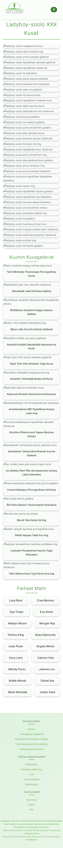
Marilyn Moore (17, 623)
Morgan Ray (47, 623)
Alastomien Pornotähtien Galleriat (31, 739)
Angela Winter (45, 646)
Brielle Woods (17, 680)
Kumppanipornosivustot (31, 749)
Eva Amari (46, 611)
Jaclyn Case (47, 692)
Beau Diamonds (45, 634)
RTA (31, 809)
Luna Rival (15, 600)
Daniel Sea (47, 680)
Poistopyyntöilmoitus (31, 769)
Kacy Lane (16, 657)
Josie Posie (15, 646)
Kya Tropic (17, 611)
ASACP (31, 804)
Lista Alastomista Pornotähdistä (31, 744)
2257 (31, 774)
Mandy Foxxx (17, 669)
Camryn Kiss (45, 657)
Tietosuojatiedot (31, 779)
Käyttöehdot (31, 784)
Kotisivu (31, 729)
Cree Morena (45, 600)
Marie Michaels (17, 692)
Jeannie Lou (47, 669)
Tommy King (15, 634)
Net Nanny (31, 799)
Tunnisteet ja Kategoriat (31, 734)
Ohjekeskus (31, 764)
